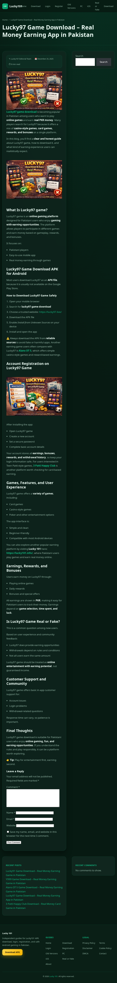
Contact (102, 953)
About (48, 964)
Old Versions (71, 6)
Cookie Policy (105, 948)
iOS (88, 6)
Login (47, 6)
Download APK (12, 952)
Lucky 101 (53, 976)
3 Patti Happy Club (44, 465)
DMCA (85, 953)
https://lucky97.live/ (50, 312)
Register (59, 6)
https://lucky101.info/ (19, 553)
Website (11, 825)
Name (10, 812)
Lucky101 (13, 6)
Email (10, 819)
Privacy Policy (88, 943)
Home (23, 6)
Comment (13, 787)
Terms (102, 943)
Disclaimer (87, 948)
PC (81, 6)
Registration (68, 948)
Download (36, 6)
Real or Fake (97, 6)
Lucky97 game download (21, 111)
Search (79, 55)
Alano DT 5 (25, 350)
